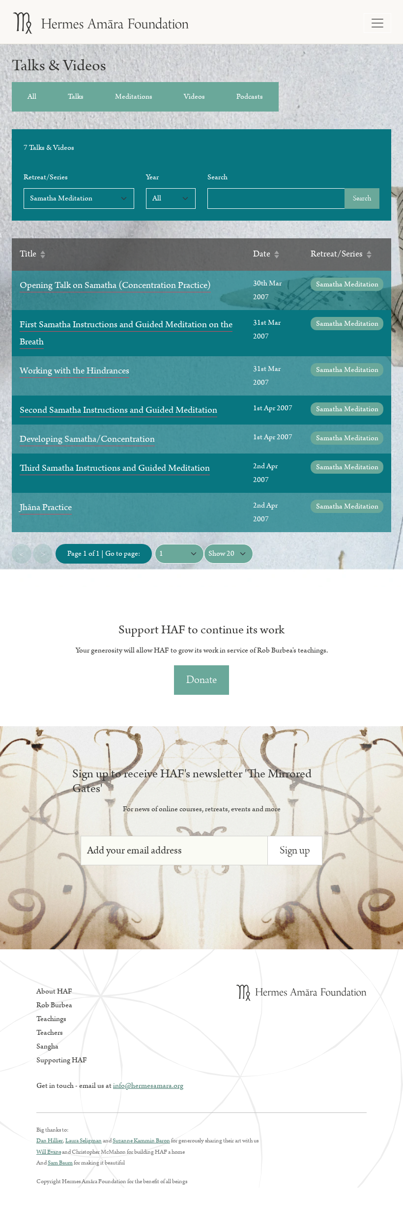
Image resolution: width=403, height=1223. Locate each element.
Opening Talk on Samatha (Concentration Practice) (115, 285)
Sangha (47, 1046)
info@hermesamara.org (148, 1086)
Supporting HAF (61, 1060)
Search (217, 177)
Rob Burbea (54, 1005)
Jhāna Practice (46, 507)
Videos (194, 96)
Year (152, 177)
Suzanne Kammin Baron (141, 1141)
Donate (201, 680)
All (32, 96)
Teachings (51, 1019)
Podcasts (249, 96)
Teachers (49, 1032)
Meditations (133, 96)
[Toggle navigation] (377, 23)
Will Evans (48, 1152)
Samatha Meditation (347, 284)
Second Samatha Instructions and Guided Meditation (118, 410)
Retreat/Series (46, 177)
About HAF (54, 991)
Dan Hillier (49, 1141)
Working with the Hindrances (74, 370)
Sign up (295, 850)
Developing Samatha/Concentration (87, 439)
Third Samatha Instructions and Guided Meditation (115, 468)
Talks (76, 96)
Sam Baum (60, 1163)
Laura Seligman (83, 1141)
